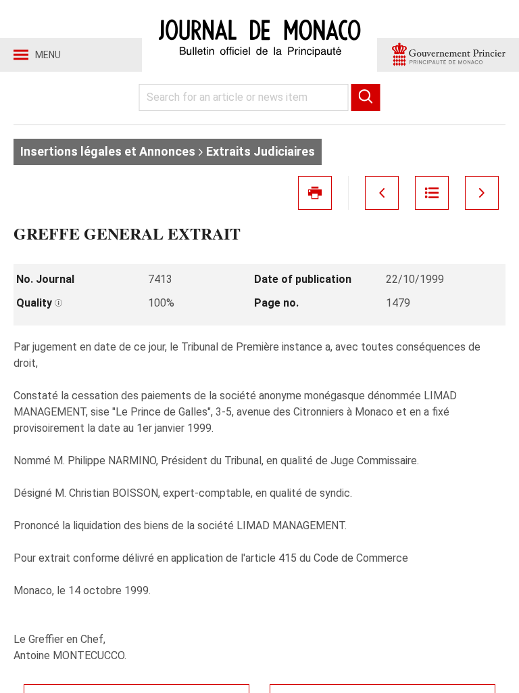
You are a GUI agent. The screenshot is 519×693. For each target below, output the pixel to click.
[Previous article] (382, 193)
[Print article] (315, 193)
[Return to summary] (432, 193)
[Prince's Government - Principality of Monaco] (448, 55)
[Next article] (482, 193)
